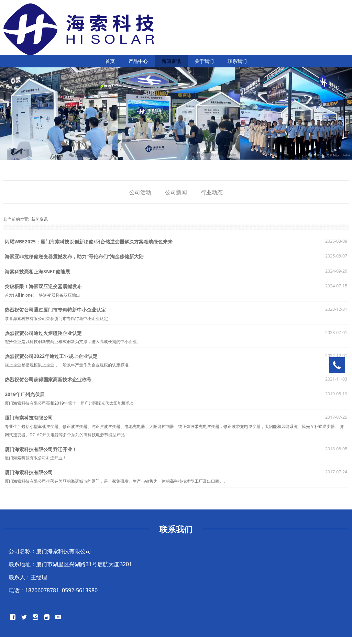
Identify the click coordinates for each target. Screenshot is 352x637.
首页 (110, 61)
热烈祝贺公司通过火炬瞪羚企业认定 (43, 333)
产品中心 (138, 61)
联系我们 (237, 61)
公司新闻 (176, 192)
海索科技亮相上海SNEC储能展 (37, 271)
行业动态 (212, 192)
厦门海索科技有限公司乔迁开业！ (41, 449)
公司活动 (140, 192)
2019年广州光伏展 (25, 394)
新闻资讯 (171, 61)
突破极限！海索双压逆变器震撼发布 (43, 286)
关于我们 (204, 61)
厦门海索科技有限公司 (29, 417)
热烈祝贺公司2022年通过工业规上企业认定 (51, 356)
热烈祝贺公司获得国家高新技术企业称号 (48, 379)
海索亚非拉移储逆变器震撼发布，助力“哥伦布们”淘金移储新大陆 (74, 256)
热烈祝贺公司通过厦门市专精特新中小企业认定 (55, 309)
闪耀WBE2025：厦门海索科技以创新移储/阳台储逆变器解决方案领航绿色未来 (89, 241)
